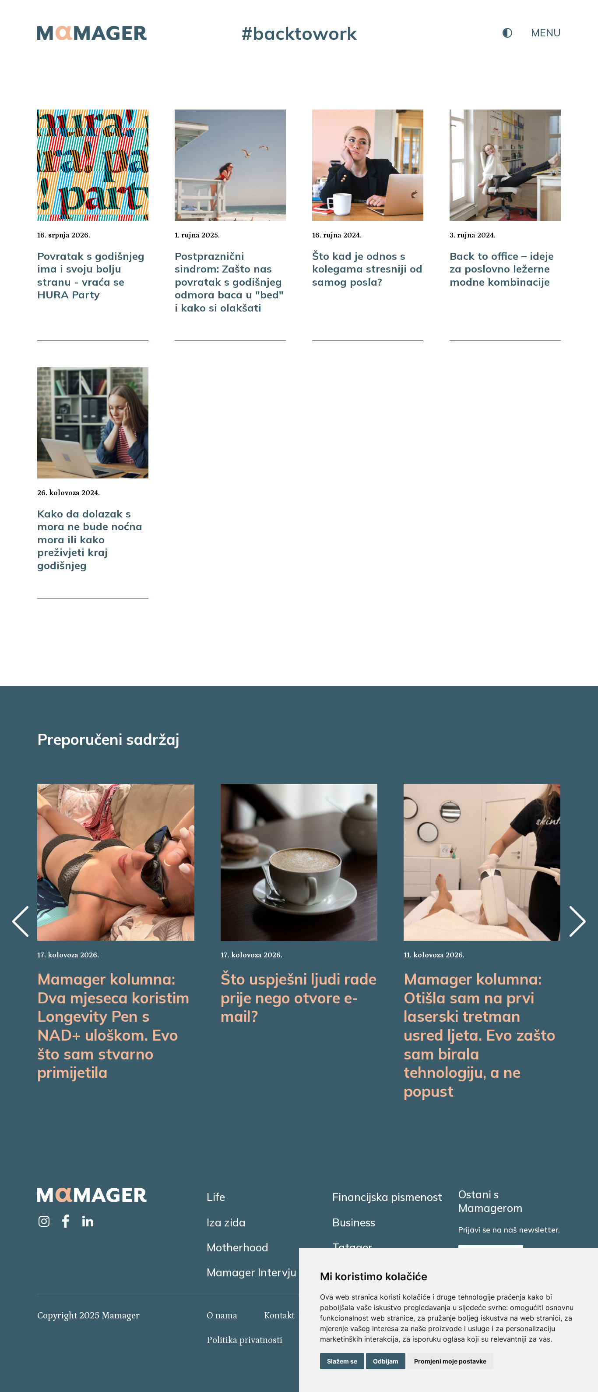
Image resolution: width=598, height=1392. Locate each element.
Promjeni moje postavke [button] (450, 1361)
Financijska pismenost (387, 1197)
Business (353, 1222)
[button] (20, 921)
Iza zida (226, 1222)
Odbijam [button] (385, 1361)
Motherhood (237, 1247)
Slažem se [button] (342, 1361)
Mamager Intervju (251, 1272)
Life (216, 1197)
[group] (115, 933)
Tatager (352, 1247)
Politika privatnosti (244, 1340)
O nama (222, 1316)
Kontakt (279, 1316)
